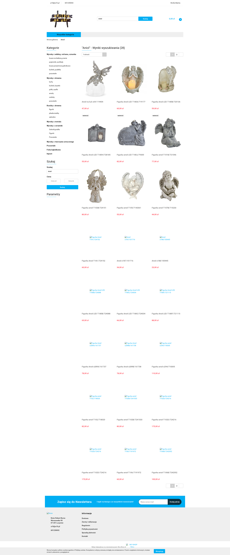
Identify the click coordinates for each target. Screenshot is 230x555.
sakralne (52, 117)
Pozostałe (53, 137)
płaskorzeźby (54, 113)
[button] (87, 513)
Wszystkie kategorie (65, 34)
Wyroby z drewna (54, 78)
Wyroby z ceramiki (55, 126)
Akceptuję (159, 551)
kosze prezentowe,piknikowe (59, 66)
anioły (51, 93)
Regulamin (86, 525)
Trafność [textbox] (86, 54)
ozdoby (52, 97)
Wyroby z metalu (54, 122)
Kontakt (85, 536)
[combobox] (94, 54)
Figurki (51, 133)
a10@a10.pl (55, 526)
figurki (51, 109)
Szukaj (62, 187)
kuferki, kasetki (54, 86)
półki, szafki (53, 89)
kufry (51, 82)
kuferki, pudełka (55, 70)
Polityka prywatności (90, 529)
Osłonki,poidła (54, 129)
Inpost (49, 154)
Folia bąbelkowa (54, 150)
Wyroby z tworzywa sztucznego (60, 142)
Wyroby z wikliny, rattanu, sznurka (62, 54)
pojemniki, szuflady (56, 62)
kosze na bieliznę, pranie (58, 58)
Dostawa (85, 518)
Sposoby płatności (89, 533)
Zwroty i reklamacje (89, 522)
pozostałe (53, 73)
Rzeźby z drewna (54, 106)
